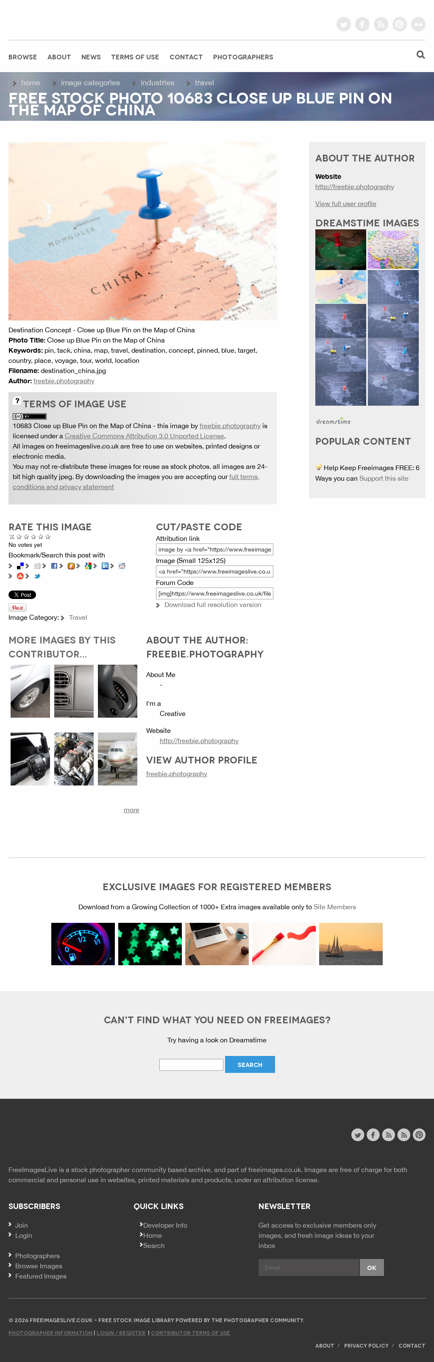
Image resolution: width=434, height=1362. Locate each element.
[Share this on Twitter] (37, 575)
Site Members (335, 907)
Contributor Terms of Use (190, 1332)
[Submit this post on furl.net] (71, 565)
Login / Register (121, 1332)
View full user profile (345, 203)
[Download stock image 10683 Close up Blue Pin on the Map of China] (142, 230)
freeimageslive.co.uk (55, 19)
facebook (362, 24)
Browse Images (38, 1266)
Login (23, 1235)
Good (33, 536)
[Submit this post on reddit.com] (122, 565)
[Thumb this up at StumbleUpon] (20, 575)
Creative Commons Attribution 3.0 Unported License (144, 436)
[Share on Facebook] (54, 565)
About (59, 56)
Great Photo (41, 536)
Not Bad (26, 536)
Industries (157, 82)
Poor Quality (19, 536)
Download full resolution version (213, 604)
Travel (204, 82)
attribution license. (291, 1180)
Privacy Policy (366, 1345)
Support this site (384, 478)
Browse (22, 56)
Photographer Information (51, 1332)
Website (54, 1136)
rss (381, 24)
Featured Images (41, 1276)
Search (154, 1245)
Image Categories (90, 82)
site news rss (388, 1134)
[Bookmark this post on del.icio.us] (20, 565)
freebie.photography (64, 380)
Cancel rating (12, 536)
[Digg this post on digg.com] (37, 565)
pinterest (399, 24)
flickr (418, 24)
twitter (344, 24)
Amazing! (48, 536)
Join (21, 1225)
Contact (186, 56)
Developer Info (165, 1225)
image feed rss (403, 1134)
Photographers (243, 56)
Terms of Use (135, 56)
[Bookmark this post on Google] (88, 565)
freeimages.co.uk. (275, 1169)
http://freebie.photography (199, 740)
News (91, 56)
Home (30, 82)
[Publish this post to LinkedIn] (105, 565)
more (131, 809)
